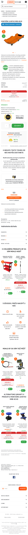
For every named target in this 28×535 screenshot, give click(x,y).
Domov (2, 11)
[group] (7, 275)
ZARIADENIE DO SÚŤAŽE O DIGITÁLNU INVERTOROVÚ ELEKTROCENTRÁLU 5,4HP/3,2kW (14, 181)
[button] (10, 293)
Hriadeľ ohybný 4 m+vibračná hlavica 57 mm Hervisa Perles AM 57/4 (7, 355)
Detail (8, 441)
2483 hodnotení (18, 134)
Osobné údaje (21, 517)
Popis (2, 189)
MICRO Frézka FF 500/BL (20, 354)
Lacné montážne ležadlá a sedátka (15, 451)
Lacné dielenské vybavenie (7, 449)
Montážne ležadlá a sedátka (10, 14)
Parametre (3, 232)
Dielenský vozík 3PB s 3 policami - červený (7, 257)
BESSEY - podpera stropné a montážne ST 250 (20, 258)
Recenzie (3, 236)
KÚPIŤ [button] (11, 293)
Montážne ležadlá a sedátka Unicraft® (18, 146)
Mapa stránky (7, 517)
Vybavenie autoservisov (8, 12)
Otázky (3, 239)
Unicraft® (24, 83)
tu (16, 523)
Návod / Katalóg (5, 243)
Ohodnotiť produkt (14, 197)
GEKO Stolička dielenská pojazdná (8, 407)
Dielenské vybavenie (11, 11)
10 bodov (20, 118)
